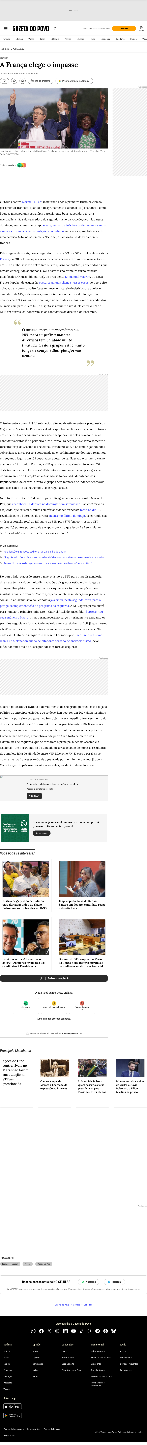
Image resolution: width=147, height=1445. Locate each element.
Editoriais (55, 39)
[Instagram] (57, 1331)
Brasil (5, 1357)
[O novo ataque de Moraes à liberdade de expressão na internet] (54, 1068)
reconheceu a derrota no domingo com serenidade (46, 504)
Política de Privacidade (13, 1429)
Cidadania (120, 39)
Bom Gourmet (68, 1357)
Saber (42, 39)
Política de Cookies (51, 1429)
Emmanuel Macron (77, 276)
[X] (49, 1331)
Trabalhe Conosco (99, 1370)
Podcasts (7, 1383)
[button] (54, 1034)
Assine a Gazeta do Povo (102, 1376)
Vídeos (6, 1389)
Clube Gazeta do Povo (71, 1370)
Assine (123, 1351)
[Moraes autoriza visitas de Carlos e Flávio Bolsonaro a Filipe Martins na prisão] (130, 1068)
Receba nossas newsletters (98, 1384)
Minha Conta (126, 1357)
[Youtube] (73, 1331)
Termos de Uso (33, 1429)
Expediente (96, 1364)
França (4, 259)
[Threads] (89, 1331)
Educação (7, 1376)
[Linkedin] (65, 1331)
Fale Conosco (126, 1370)
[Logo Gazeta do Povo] (31, 28)
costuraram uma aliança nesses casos (63, 282)
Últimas (19, 39)
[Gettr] (105, 1331)
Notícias (6, 39)
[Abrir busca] (55, 28)
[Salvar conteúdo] (23, 81)
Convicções (38, 1364)
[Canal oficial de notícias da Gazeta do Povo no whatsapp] (33, 1331)
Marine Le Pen (31, 202)
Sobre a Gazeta (98, 1351)
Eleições (80, 39)
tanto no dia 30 (90, 510)
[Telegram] (97, 1331)
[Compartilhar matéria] (14, 81)
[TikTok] (81, 1331)
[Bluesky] (113, 1331)
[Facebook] (41, 1331)
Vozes (31, 39)
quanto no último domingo (67, 515)
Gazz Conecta (68, 1364)
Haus (64, 1351)
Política (68, 39)
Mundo (133, 39)
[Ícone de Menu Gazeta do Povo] (5, 28)
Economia (105, 39)
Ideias (92, 39)
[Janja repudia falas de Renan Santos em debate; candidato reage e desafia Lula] (82, 879)
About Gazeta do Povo (101, 1357)
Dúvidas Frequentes (129, 1364)
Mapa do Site (9, 1435)
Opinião (36, 1357)
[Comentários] (4, 81)
